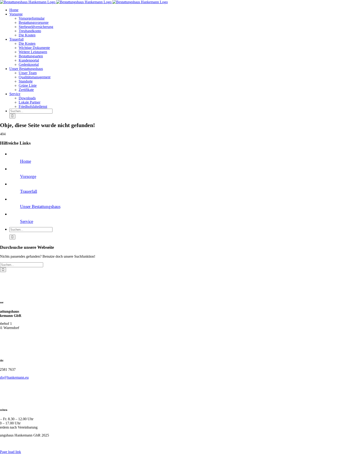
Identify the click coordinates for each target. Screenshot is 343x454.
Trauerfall (28, 191)
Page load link (10, 452)
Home (25, 161)
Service (26, 221)
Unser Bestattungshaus (40, 206)
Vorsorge (28, 176)
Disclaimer (69, 443)
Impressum (38, 443)
